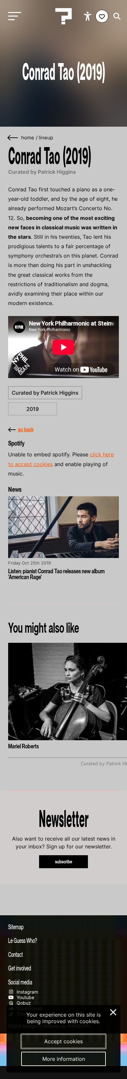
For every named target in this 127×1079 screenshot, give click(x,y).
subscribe (63, 861)
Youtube (24, 997)
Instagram (26, 992)
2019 (32, 409)
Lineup (46, 138)
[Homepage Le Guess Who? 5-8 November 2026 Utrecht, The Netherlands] (63, 16)
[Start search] (115, 16)
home (27, 138)
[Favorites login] (101, 16)
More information (63, 1059)
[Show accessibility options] (88, 16)
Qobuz (23, 1003)
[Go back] (13, 137)
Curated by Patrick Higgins (45, 392)
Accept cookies (63, 1041)
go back (26, 429)
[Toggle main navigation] (13, 16)
